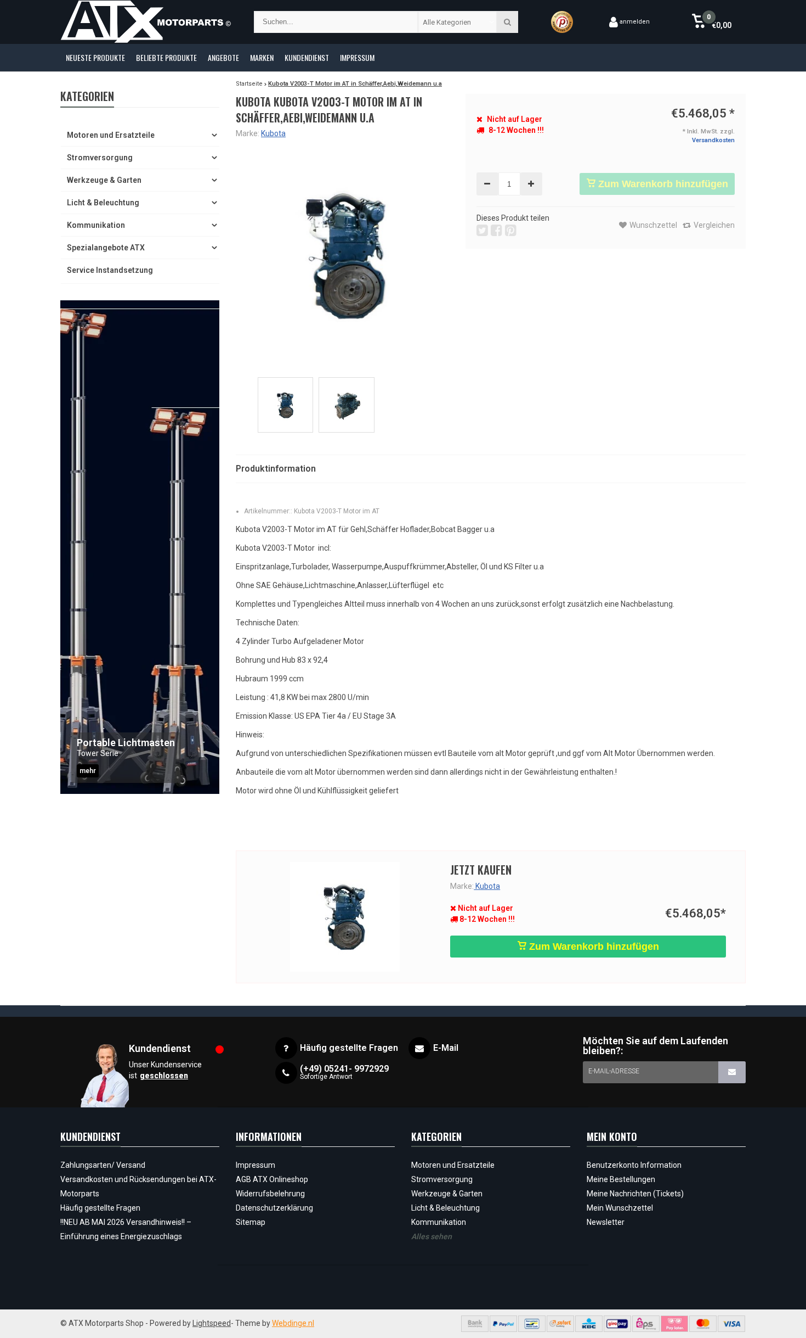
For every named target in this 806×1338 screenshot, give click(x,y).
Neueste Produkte (95, 57)
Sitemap (250, 1222)
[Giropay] (617, 1323)
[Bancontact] (532, 1323)
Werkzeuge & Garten (104, 180)
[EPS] (646, 1323)
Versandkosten (713, 140)
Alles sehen (431, 1236)
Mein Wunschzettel (620, 1207)
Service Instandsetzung (110, 270)
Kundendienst (307, 57)
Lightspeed (211, 1323)
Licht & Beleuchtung (103, 202)
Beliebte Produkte (166, 57)
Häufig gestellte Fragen (100, 1207)
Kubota (273, 133)
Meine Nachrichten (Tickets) (635, 1193)
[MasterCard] (703, 1323)
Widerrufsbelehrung (270, 1193)
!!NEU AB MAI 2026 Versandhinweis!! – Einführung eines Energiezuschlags (125, 1229)
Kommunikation (96, 225)
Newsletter (606, 1222)
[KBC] (589, 1323)
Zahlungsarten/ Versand (102, 1165)
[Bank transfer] (475, 1323)
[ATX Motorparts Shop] (146, 22)
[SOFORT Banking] (560, 1323)
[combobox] (457, 22)
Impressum (357, 57)
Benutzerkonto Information (634, 1165)
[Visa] (731, 1323)
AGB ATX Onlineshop (272, 1179)
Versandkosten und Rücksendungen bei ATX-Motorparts (138, 1186)
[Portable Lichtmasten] (139, 547)
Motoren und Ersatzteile (111, 135)
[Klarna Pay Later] (674, 1323)
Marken (262, 57)
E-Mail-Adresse (613, 1071)
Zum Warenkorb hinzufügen (661, 183)
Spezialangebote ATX (106, 247)
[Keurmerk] (562, 22)
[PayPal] (503, 1323)
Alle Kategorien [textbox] (447, 22)
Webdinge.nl (293, 1323)
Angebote (223, 57)
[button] (711, 22)
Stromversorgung (100, 157)
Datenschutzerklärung (274, 1207)
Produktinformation (276, 468)
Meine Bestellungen (621, 1179)
